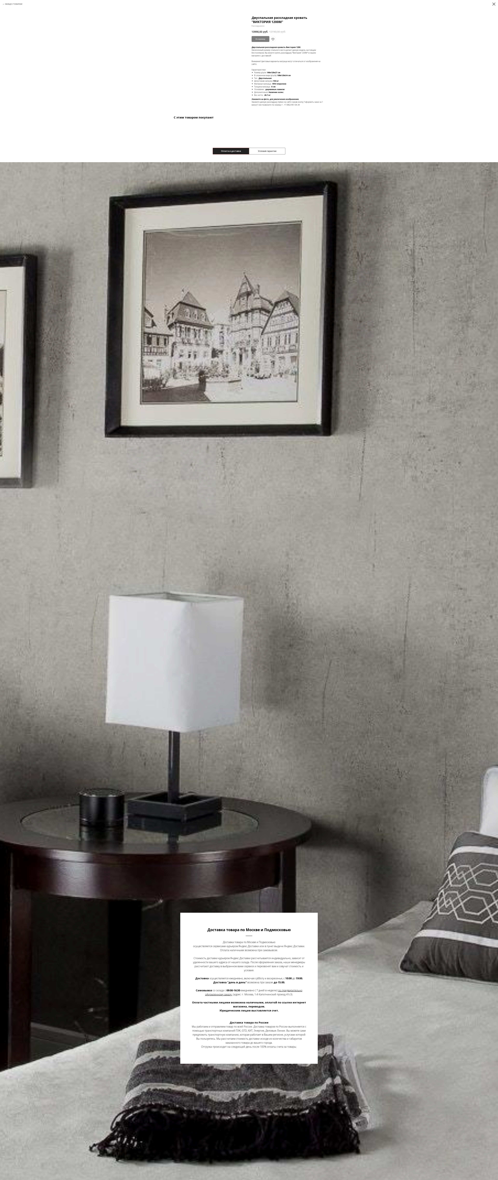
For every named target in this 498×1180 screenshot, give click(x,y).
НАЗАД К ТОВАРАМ (13, 4)
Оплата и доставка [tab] (231, 151)
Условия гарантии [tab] (267, 151)
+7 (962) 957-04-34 (292, 105)
